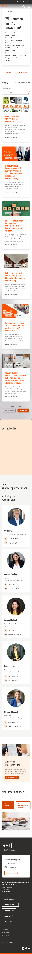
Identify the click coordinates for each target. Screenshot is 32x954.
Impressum (5, 929)
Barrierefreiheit (6, 935)
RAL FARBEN (7, 916)
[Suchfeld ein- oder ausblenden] (23, 6)
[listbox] (9, 88)
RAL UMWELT (7, 910)
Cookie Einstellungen (7, 942)
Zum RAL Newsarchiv (21, 82)
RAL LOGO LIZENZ (9, 905)
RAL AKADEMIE (8, 922)
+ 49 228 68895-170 (13, 539)
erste (12, 406)
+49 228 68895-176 (13, 722)
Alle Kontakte (6, 804)
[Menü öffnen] (28, 6)
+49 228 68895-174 (13, 676)
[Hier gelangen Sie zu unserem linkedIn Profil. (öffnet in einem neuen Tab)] (23, 948)
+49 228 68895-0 (12, 863)
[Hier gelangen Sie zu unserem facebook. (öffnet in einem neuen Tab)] (26, 948)
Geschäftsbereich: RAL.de (21, 2)
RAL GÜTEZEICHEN (9, 899)
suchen (28, 93)
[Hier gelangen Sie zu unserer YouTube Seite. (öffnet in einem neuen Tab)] (29, 948)
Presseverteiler (10, 777)
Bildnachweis (5, 939)
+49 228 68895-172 (13, 584)
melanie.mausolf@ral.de (14, 726)
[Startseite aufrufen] (6, 6)
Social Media (8, 72)
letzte (19, 406)
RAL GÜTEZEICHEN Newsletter (22, 805)
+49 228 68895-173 (13, 630)
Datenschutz (5, 932)
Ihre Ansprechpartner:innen (21, 72)
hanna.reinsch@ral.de (14, 680)
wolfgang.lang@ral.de (14, 543)
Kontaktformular (11, 873)
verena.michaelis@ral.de (15, 634)
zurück (10, 11)
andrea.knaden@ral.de (14, 588)
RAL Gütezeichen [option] (7, 88)
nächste (21, 410)
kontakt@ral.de (12, 867)
